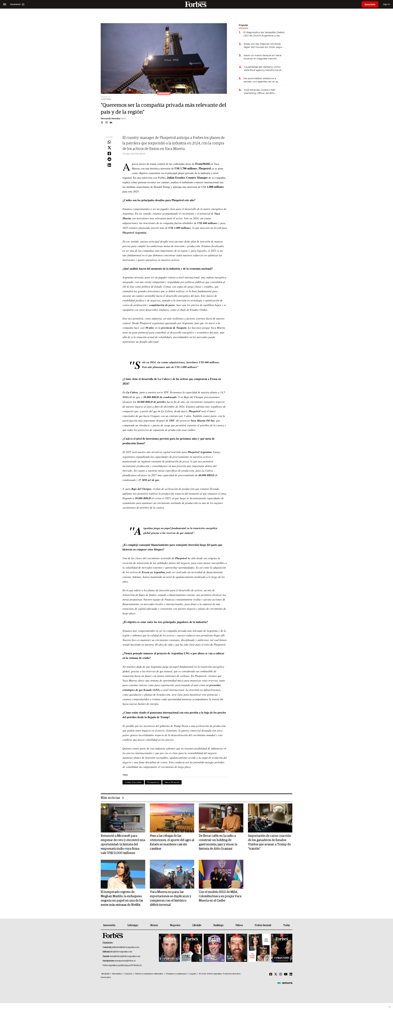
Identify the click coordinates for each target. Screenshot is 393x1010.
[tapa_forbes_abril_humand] (192, 948)
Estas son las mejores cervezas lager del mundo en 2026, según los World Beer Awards (264, 45)
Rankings (218, 925)
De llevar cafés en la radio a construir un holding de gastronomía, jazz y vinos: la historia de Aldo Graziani (218, 842)
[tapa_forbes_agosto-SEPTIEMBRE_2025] (281, 948)
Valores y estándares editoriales (149, 974)
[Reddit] (109, 159)
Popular (243, 25)
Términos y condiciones (176, 974)
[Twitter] (109, 148)
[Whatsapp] (109, 142)
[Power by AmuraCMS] (284, 983)
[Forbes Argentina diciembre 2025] (236, 948)
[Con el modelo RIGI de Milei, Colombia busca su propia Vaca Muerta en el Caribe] (221, 874)
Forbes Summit (263, 925)
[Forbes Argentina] (196, 4)
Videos (239, 925)
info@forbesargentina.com (121, 952)
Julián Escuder (133, 782)
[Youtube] (286, 974)
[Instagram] (280, 974)
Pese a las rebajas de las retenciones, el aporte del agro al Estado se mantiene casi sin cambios (172, 842)
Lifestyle (196, 925)
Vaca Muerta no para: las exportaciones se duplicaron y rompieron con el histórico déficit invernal (170, 898)
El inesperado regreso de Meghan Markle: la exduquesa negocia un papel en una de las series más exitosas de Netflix (122, 898)
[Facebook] (109, 154)
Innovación (109, 925)
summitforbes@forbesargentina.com (125, 956)
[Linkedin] (109, 165)
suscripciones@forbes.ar (125, 961)
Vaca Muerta (172, 782)
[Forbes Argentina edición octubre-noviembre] (259, 948)
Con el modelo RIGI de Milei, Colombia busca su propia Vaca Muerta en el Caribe (220, 896)
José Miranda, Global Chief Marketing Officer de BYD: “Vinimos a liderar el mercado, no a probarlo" (263, 91)
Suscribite (370, 4)
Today (286, 925)
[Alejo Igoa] (214, 948)
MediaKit (105, 974)
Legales (192, 974)
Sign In (386, 4)
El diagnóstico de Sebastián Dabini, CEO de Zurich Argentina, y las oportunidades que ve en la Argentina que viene (264, 34)
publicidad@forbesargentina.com (125, 947)
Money (154, 925)
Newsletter (117, 974)
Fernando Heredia (110, 118)
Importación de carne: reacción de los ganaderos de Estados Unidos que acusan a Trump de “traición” (269, 842)
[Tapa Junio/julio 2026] (169, 948)
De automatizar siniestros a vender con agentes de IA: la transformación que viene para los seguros (263, 80)
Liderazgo (132, 925)
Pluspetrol (153, 782)
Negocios (175, 925)
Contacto (128, 974)
